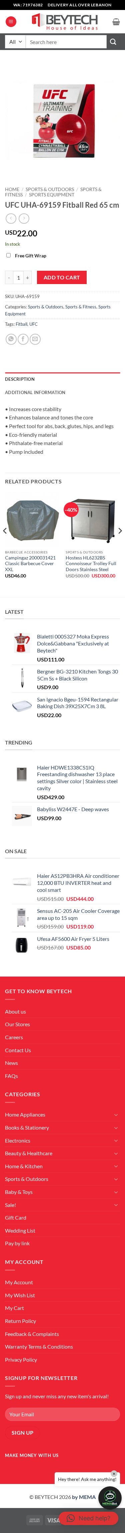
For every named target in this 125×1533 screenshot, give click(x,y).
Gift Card (15, 1217)
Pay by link (17, 1243)
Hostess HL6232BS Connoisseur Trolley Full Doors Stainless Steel (91, 563)
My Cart (14, 1308)
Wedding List (20, 1230)
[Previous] (5, 543)
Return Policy (20, 1321)
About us (15, 1011)
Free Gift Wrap (30, 255)
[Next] (120, 543)
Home (12, 189)
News (11, 1063)
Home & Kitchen (24, 1166)
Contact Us (18, 1050)
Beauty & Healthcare (28, 1153)
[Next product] (11, 218)
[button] (11, 21)
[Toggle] (116, 1115)
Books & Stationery (27, 1127)
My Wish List (20, 1295)
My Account (19, 1282)
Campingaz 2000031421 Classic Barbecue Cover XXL (30, 563)
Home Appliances (25, 1114)
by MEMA (84, 1497)
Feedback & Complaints (32, 1334)
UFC (33, 324)
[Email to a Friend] (35, 339)
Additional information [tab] (35, 392)
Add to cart (62, 277)
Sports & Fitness (80, 306)
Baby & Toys (19, 1192)
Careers (14, 1037)
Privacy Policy (21, 1359)
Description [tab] (20, 379)
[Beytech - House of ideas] (64, 22)
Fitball (21, 324)
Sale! (10, 1205)
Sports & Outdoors (50, 189)
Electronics (17, 1140)
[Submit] (113, 41)
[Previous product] (24, 218)
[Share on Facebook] (23, 339)
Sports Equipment (51, 194)
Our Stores (17, 1024)
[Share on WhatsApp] (11, 339)
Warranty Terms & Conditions (39, 1346)
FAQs (11, 1076)
